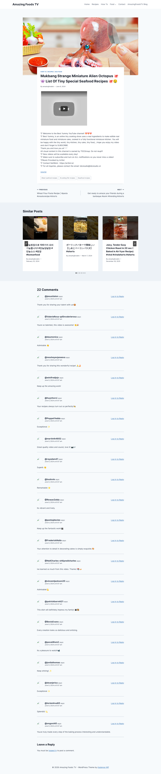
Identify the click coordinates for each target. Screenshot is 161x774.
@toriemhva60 (52, 703)
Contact (121, 4)
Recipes (95, 4)
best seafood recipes (49, 178)
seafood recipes (84, 178)
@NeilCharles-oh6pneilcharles (60, 561)
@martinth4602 (53, 438)
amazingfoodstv (48, 86)
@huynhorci (51, 398)
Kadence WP (103, 767)
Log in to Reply (117, 296)
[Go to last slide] (26, 243)
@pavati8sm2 (52, 642)
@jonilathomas (52, 662)
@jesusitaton (51, 296)
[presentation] (40, 228)
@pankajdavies (52, 520)
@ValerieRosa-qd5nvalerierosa (61, 316)
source (43, 172)
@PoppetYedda (52, 418)
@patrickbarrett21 (54, 601)
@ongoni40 (51, 723)
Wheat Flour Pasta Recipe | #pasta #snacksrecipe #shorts (52, 193)
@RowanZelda (52, 499)
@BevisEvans (52, 621)
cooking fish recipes (67, 178)
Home (87, 4)
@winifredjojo (52, 377)
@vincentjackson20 (55, 581)
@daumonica (51, 337)
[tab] (76, 273)
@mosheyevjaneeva (55, 357)
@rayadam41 (51, 459)
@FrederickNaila (53, 540)
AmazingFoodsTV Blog (137, 4)
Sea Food (58, 72)
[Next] (134, 243)
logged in (53, 750)
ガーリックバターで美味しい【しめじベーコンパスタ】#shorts (80, 248)
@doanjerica (51, 683)
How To (104, 4)
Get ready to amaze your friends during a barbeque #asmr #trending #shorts (106, 193)
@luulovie (50, 479)
